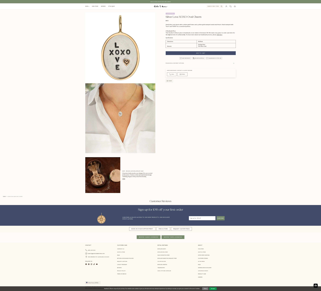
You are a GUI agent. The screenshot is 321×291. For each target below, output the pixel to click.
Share (170, 80)
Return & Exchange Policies (125, 258)
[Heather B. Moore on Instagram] (91, 264)
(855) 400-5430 (91, 250)
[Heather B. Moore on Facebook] (86, 264)
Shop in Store (121, 252)
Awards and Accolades (204, 267)
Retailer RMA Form (163, 252)
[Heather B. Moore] (160, 6)
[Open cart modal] (234, 6)
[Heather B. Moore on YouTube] (97, 264)
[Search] (221, 6)
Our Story (201, 248)
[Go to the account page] (226, 6)
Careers (200, 277)
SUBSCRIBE (220, 218)
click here (219, 34)
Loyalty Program (122, 264)
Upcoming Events (203, 270)
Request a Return (122, 261)
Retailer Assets (162, 248)
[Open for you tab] (316, 286)
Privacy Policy (121, 270)
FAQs (118, 255)
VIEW (123, 179)
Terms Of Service (121, 273)
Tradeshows (161, 267)
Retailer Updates (162, 264)
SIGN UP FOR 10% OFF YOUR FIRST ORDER (160, 1)
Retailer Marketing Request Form (167, 258)
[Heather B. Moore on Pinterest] (89, 264)
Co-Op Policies (162, 261)
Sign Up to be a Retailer (164, 270)
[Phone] (230, 6)
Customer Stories (203, 258)
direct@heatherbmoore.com (96, 253)
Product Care (202, 273)
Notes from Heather (203, 255)
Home (4, 196)
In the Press (201, 261)
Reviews (119, 267)
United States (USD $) (93, 282)
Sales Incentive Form (164, 255)
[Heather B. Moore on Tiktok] (94, 264)
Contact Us (120, 248)
